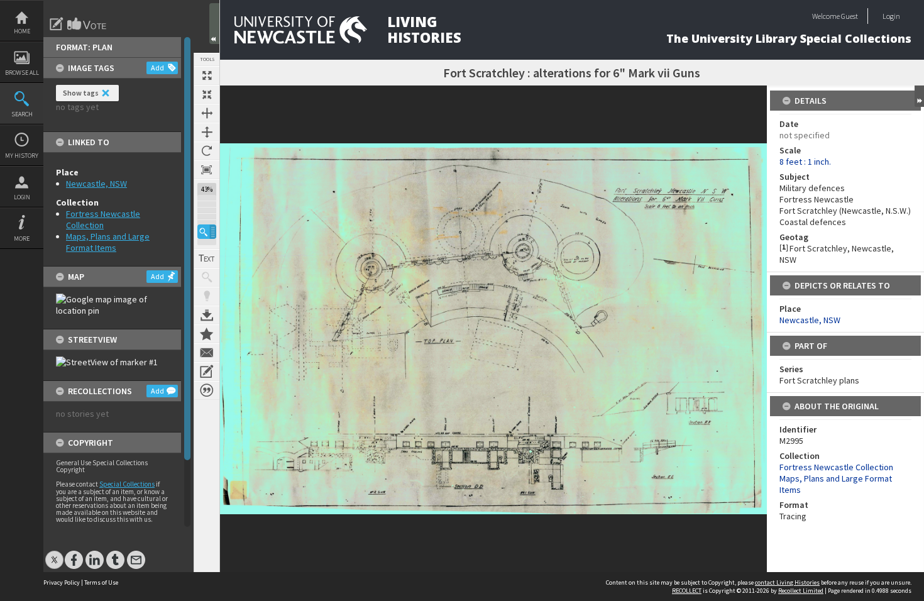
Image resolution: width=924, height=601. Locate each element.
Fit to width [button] (206, 113)
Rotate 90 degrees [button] (206, 150)
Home (22, 31)
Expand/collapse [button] (919, 96)
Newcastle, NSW (96, 183)
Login (22, 197)
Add (157, 67)
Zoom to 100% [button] (206, 169)
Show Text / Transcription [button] (206, 258)
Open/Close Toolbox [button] (214, 23)
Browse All (22, 73)
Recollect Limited (800, 591)
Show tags (81, 92)
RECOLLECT (686, 591)
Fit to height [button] (206, 132)
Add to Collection (206, 333)
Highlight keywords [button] (206, 296)
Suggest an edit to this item (56, 24)
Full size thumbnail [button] (206, 75)
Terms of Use (101, 582)
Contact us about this (206, 352)
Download (206, 315)
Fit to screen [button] (206, 94)
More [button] (22, 238)
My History (21, 156)
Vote (87, 24)
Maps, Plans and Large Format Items (108, 242)
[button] (206, 231)
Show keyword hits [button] (206, 277)
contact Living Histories (787, 582)
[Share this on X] (54, 553)
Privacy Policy (61, 582)
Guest (849, 16)
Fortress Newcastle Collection (103, 219)
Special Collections (127, 484)
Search (22, 114)
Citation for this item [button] (206, 390)
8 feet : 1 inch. (805, 161)
